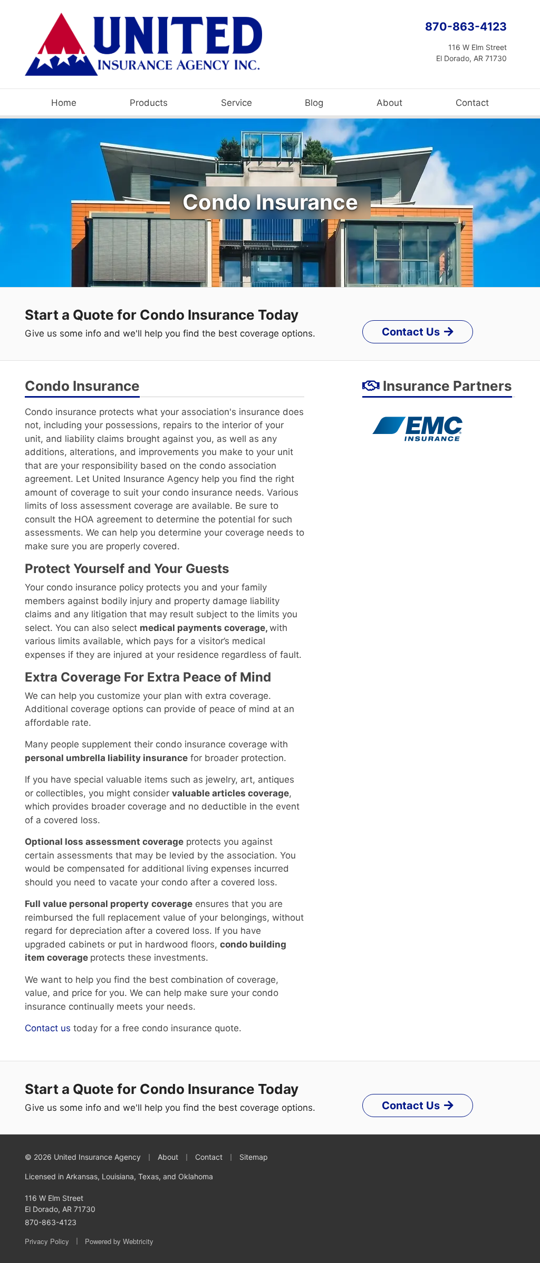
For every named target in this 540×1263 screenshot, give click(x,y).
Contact (472, 102)
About (389, 102)
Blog (314, 102)
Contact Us (411, 331)
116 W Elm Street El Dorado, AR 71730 (60, 1203)
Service (236, 102)
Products (149, 102)
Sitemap (253, 1156)
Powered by (119, 1241)
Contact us (48, 1028)
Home (63, 102)
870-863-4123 (466, 26)
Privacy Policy (47, 1241)
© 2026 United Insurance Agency (83, 1156)
